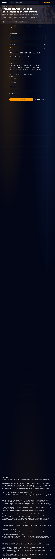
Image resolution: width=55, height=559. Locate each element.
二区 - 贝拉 (12, 69)
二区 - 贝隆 (33, 67)
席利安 (11, 78)
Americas (12, 52)
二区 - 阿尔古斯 (18, 69)
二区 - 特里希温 (32, 69)
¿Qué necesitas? (12, 33)
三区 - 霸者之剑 (30, 74)
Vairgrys (31, 91)
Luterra (21, 91)
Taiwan (38, 52)
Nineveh (25, 91)
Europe (17, 52)
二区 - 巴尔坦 (39, 67)
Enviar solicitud (22, 99)
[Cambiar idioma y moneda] (42, 2)
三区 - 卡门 (18, 74)
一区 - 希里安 (37, 65)
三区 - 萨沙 (12, 74)
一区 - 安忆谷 (19, 65)
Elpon (16, 56)
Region (10, 50)
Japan (34, 52)
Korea (21, 52)
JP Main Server (13, 82)
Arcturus (12, 56)
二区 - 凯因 (39, 69)
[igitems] (4, 2)
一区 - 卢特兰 (12, 65)
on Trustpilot (10, 18)
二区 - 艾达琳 (25, 69)
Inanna (16, 91)
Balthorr (11, 91)
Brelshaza (36, 91)
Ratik (29, 56)
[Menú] (52, 2)
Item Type (11, 93)
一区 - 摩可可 (12, 67)
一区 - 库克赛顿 (26, 67)
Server (10, 54)
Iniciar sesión (47, 2)
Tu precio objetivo (13, 42)
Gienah (20, 56)
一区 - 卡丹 (31, 65)
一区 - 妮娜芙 (25, 65)
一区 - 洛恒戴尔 (19, 67)
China (30, 52)
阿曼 (15, 78)
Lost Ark (3, 6)
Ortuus (25, 56)
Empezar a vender (40, 99)
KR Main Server (13, 86)
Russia (26, 52)
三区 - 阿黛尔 (24, 74)
